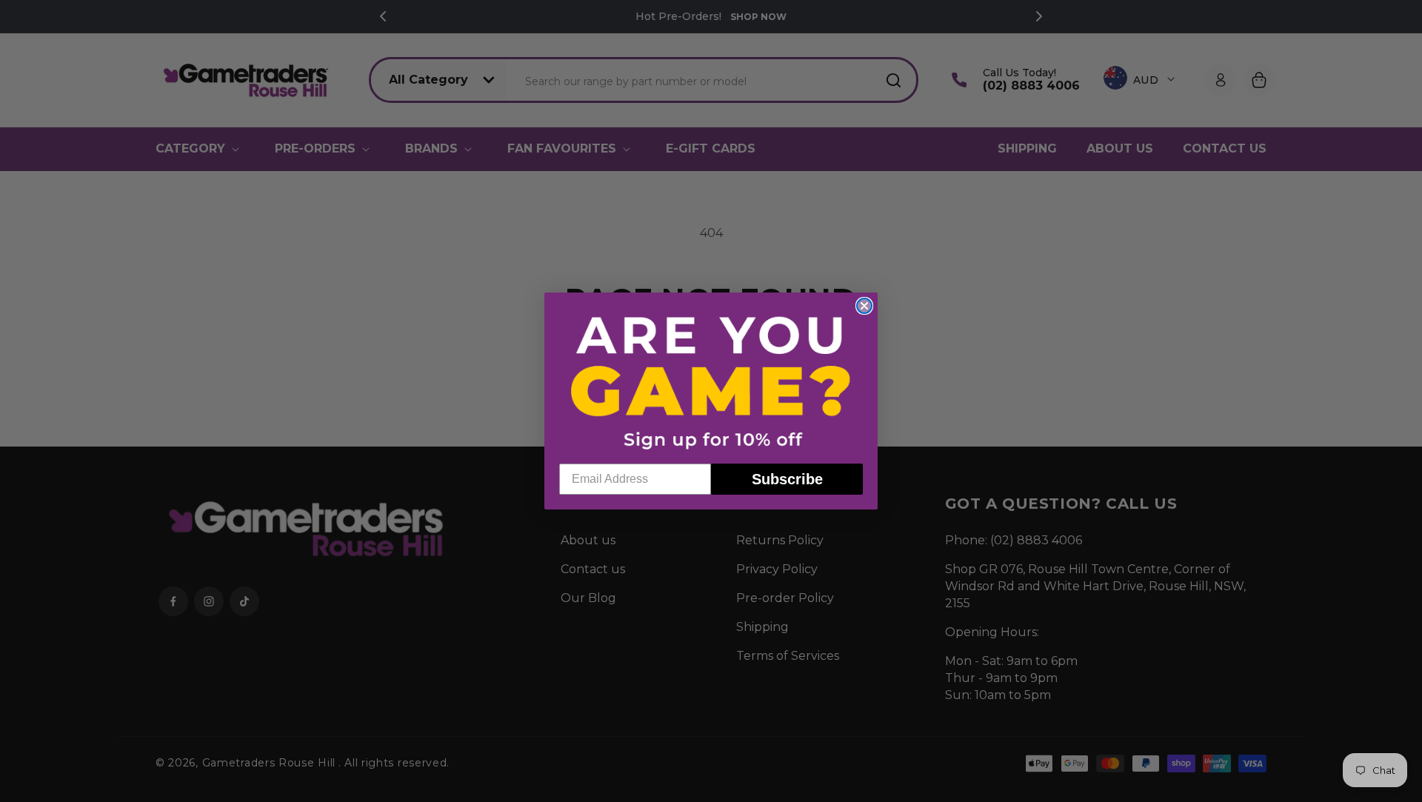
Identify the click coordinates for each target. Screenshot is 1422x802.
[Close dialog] (864, 305)
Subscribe (787, 479)
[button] (711, 381)
